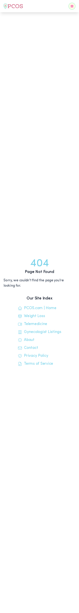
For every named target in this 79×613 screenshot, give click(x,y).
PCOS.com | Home (40, 308)
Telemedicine (35, 324)
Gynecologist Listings (42, 332)
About (29, 340)
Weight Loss (34, 316)
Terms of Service (38, 364)
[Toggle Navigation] (71, 6)
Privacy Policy (36, 356)
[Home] (13, 6)
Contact (31, 348)
